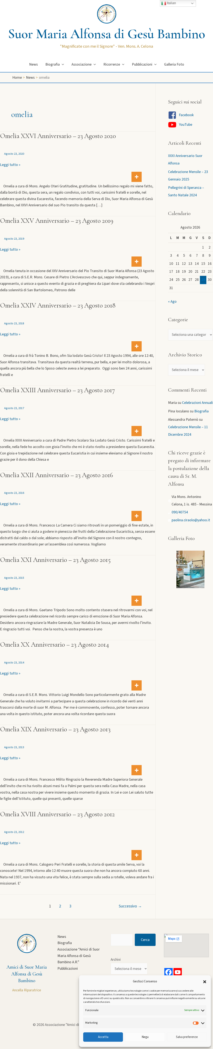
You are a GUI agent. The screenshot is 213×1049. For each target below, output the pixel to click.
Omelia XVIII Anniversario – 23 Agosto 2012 (57, 814)
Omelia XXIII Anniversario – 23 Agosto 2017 (57, 390)
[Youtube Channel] (177, 972)
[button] (205, 982)
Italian (171, 3)
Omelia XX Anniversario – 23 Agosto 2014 (54, 644)
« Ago (172, 301)
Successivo (130, 906)
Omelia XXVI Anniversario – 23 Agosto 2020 (58, 136)
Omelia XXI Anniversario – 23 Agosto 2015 (55, 560)
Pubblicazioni (142, 64)
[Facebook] (168, 972)
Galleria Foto (174, 64)
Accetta (103, 1037)
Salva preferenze (187, 1037)
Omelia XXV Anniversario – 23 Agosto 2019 (56, 221)
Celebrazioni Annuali (197, 402)
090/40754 (180, 512)
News (33, 64)
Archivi (116, 959)
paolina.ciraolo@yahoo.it (191, 520)
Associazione (82, 64)
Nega (145, 1037)
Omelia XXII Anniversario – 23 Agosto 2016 (56, 475)
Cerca (145, 939)
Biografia (52, 64)
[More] (136, 177)
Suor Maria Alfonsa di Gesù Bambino (106, 34)
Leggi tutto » (10, 165)
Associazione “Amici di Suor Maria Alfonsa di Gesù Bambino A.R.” (78, 956)
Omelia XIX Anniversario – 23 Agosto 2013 (55, 729)
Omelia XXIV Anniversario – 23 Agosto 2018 (57, 305)
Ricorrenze (111, 64)
